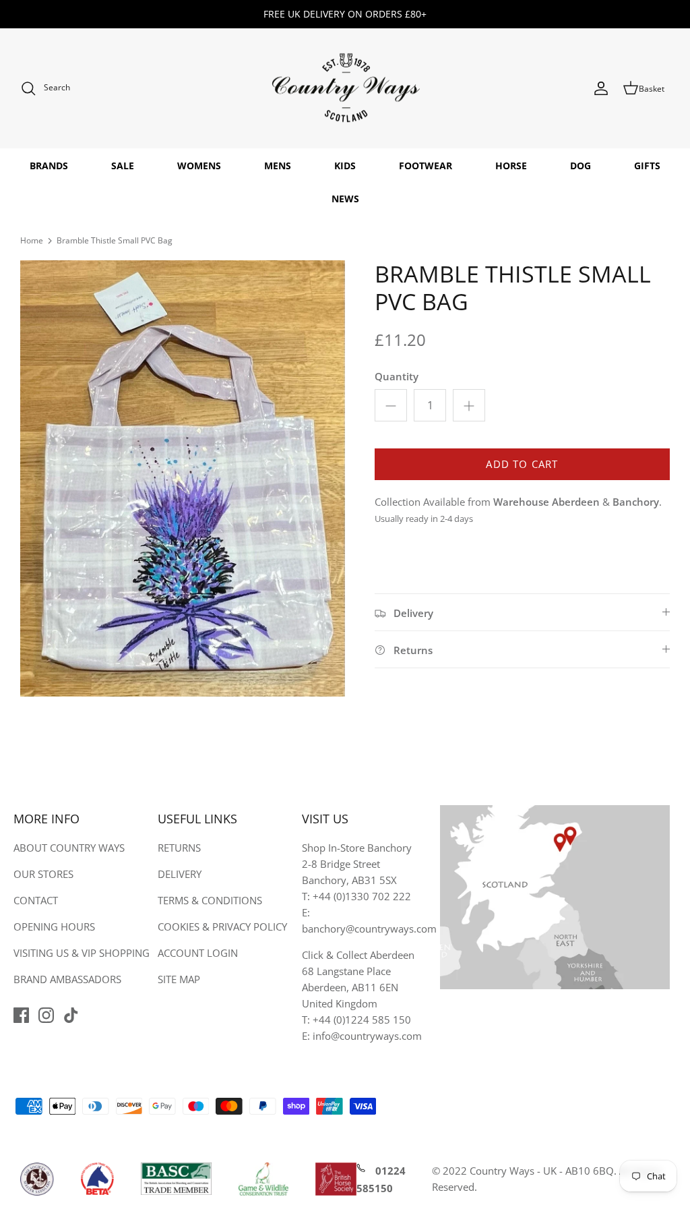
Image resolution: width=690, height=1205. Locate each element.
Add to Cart (522, 464)
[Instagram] (46, 1015)
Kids (345, 165)
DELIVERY (179, 874)
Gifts (647, 165)
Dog (580, 165)
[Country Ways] (345, 89)
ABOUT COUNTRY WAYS (69, 847)
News (345, 198)
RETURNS (179, 847)
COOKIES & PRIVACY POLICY (222, 926)
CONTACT (35, 900)
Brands (49, 165)
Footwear (425, 165)
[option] (182, 478)
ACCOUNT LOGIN (198, 953)
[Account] (601, 88)
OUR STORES (43, 874)
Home (31, 240)
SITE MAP (179, 979)
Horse (511, 165)
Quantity (396, 376)
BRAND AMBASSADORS (67, 979)
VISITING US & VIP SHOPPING (81, 953)
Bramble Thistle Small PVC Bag (114, 240)
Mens (277, 165)
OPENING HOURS (54, 926)
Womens (199, 165)
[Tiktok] (71, 1015)
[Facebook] (21, 1015)
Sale (122, 165)
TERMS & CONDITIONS (210, 900)
